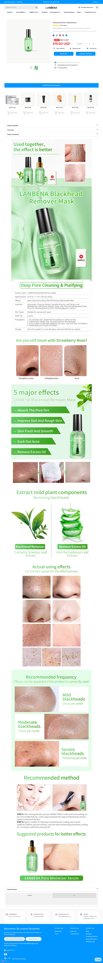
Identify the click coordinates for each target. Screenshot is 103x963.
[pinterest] (60, 35)
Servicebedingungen (28, 943)
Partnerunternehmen (9, 2)
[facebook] (53, 35)
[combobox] (21, 7)
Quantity (80, 43)
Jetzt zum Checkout (86, 53)
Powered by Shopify (20, 959)
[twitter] (57, 35)
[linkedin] (66, 35)
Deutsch (95, 2)
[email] (63, 35)
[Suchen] (36, 7)
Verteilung (19, 2)
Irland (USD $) (10, 950)
